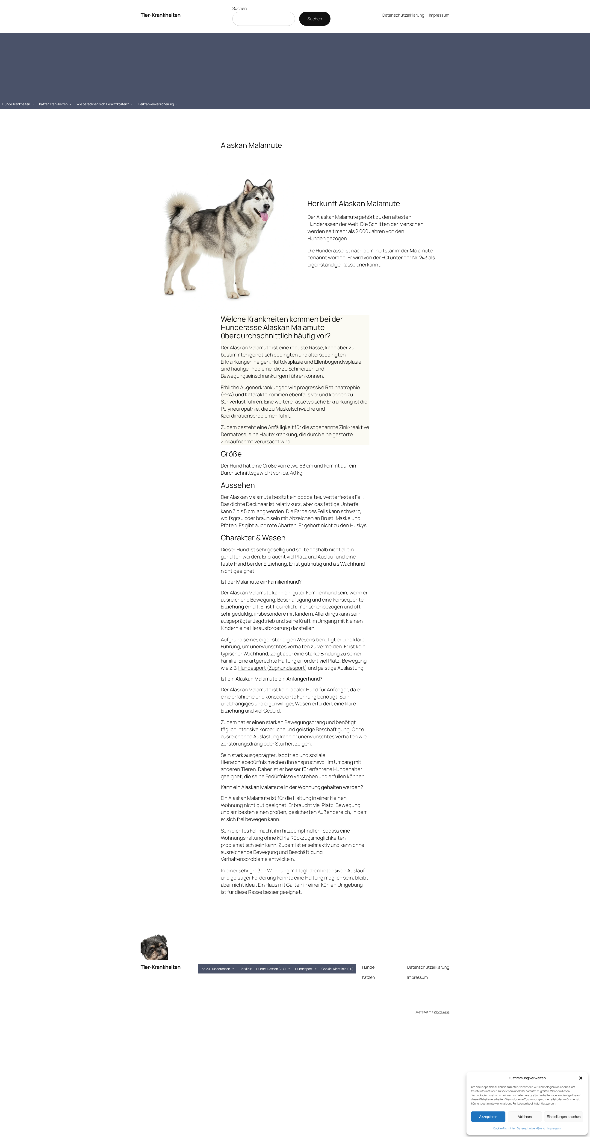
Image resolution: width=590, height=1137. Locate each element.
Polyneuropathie (240, 408)
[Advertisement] (295, 65)
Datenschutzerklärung (531, 1128)
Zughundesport (287, 667)
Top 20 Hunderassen (215, 969)
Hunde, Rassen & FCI (271, 969)
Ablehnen (525, 1117)
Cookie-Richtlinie (504, 1128)
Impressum (554, 1128)
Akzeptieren (488, 1117)
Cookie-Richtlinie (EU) (338, 969)
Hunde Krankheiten (16, 104)
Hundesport (252, 667)
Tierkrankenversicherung (156, 104)
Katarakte (256, 394)
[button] (580, 1078)
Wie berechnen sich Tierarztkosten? (103, 104)
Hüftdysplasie (287, 361)
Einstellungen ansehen (564, 1117)
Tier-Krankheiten (160, 15)
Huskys (358, 525)
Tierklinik (245, 969)
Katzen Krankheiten (53, 104)
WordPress (441, 1012)
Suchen (239, 8)
